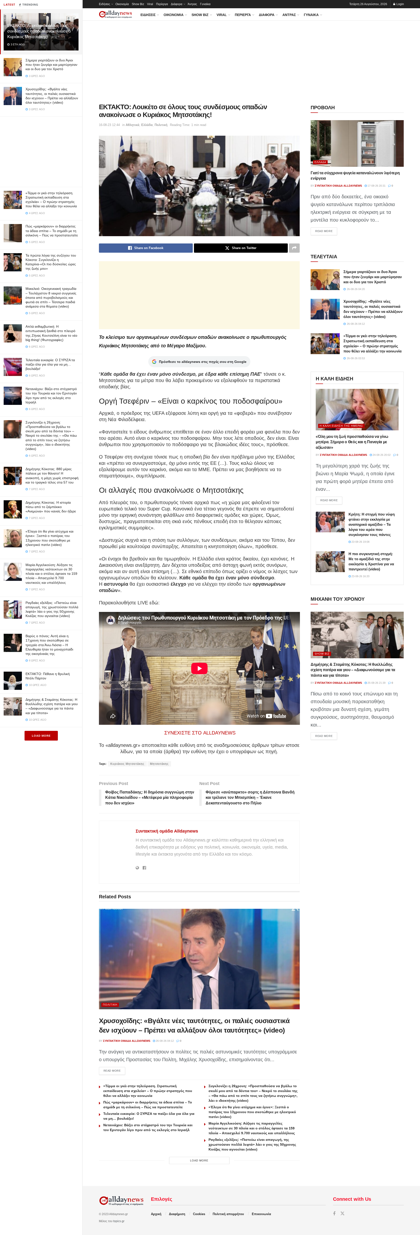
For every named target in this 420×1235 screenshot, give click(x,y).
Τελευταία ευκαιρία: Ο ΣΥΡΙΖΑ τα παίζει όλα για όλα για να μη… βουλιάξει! (50, 364)
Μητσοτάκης (159, 764)
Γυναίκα (205, 4)
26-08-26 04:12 (164, 1040)
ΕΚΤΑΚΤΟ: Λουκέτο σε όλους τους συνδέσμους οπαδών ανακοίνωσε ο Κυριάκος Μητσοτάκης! (39, 31)
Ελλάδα (147, 125)
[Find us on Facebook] (334, 1213)
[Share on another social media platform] (294, 248)
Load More (41, 735)
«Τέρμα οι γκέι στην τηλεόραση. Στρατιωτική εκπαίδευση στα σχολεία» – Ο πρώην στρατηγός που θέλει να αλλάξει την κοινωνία (147, 1091)
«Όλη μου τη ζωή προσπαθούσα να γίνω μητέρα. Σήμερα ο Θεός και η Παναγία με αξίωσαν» (352, 442)
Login (400, 4)
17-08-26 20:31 (376, 185)
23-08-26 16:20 (360, 576)
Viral (150, 4)
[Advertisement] (41, 150)
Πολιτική (161, 125)
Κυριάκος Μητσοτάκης (127, 764)
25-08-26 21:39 (376, 682)
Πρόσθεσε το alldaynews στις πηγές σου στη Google (202, 362)
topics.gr (118, 1221)
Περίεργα (162, 4)
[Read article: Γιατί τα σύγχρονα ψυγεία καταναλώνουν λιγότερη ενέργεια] (357, 143)
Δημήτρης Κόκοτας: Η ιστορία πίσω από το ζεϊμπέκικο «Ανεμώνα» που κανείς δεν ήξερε (51, 507)
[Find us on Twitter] (342, 1213)
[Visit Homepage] (115, 14)
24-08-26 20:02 (381, 454)
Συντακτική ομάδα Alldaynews (167, 831)
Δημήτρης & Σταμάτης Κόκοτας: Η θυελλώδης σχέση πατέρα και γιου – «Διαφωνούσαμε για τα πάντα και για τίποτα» (353, 669)
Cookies (199, 1214)
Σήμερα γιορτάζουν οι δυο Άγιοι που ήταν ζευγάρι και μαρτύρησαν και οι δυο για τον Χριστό (51, 64)
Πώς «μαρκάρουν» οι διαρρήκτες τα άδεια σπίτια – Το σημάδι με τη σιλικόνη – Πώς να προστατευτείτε (52, 230)
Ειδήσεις (104, 4)
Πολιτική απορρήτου (228, 1214)
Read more (114, 1070)
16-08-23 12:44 (109, 125)
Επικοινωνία (261, 1214)
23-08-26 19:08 (360, 541)
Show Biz (138, 4)
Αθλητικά (132, 125)
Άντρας (192, 4)
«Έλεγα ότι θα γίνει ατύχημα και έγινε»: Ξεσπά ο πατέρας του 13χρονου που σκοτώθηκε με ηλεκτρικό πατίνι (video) (252, 1112)
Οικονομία (122, 4)
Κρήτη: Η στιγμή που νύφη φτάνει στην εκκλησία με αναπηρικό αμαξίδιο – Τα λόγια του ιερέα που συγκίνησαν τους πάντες (372, 524)
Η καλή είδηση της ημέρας (341, 425)
